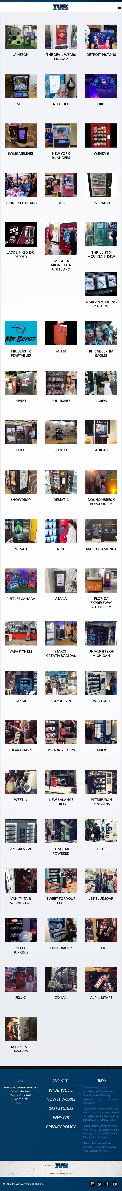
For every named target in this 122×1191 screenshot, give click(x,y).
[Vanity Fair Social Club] (21, 891)
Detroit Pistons (101, 54)
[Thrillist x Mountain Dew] (101, 245)
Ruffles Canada (20, 599)
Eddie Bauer (61, 948)
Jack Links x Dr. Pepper (20, 254)
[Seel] (21, 97)
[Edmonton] (61, 694)
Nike (101, 104)
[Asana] (61, 591)
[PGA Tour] (101, 694)
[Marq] (21, 394)
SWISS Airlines (21, 153)
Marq (21, 401)
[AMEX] (101, 743)
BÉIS (61, 203)
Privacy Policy (61, 1126)
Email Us (21, 1102)
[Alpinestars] (101, 990)
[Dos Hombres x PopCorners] (101, 492)
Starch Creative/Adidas (61, 653)
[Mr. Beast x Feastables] (21, 344)
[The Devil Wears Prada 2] (61, 47)
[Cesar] (21, 694)
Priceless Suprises (20, 950)
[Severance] (101, 196)
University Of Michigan (101, 653)
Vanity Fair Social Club (20, 900)
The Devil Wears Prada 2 (61, 56)
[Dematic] (61, 492)
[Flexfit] (61, 443)
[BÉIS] (61, 196)
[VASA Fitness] (21, 644)
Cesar (21, 701)
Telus (101, 849)
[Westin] (21, 792)
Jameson (21, 54)
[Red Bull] (61, 97)
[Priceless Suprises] (21, 941)
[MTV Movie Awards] (21, 1040)
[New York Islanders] (61, 146)
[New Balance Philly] (61, 792)
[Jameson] (21, 47)
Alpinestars (101, 997)
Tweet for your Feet (60, 900)
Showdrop (21, 499)
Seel (20, 104)
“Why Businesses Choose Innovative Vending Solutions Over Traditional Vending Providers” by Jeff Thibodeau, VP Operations (101, 1095)
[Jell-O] (21, 990)
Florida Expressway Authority (101, 602)
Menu (117, 6)
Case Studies (60, 1108)
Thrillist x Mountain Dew (101, 254)
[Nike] (101, 97)
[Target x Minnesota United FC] (61, 254)
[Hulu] (21, 443)
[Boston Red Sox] (61, 743)
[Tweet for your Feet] (61, 891)
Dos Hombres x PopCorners (101, 501)
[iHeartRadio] (21, 743)
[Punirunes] (61, 393)
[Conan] (61, 990)
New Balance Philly (61, 802)
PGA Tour (101, 701)
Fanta (60, 351)
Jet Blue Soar (101, 898)
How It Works (61, 1099)
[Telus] (101, 842)
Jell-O (20, 997)
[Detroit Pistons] (101, 47)
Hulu (20, 450)
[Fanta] (61, 344)
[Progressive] (21, 842)
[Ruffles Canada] (21, 591)
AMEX (101, 750)
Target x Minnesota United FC (61, 265)
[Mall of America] (101, 542)
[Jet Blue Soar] (101, 891)
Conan (61, 997)
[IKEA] (101, 941)
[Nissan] (21, 542)
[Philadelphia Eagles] (101, 344)
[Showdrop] (21, 492)
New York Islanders (61, 155)
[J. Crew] (101, 393)
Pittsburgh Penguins (101, 802)
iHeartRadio (20, 750)
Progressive (21, 849)
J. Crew (101, 401)
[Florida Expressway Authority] (101, 591)
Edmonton (61, 701)
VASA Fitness (21, 651)
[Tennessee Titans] (21, 196)
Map (61, 1169)
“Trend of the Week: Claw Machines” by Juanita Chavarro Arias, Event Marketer (100, 1146)
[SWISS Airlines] (21, 146)
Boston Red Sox (61, 750)
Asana (61, 598)
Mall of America (101, 549)
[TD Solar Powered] (61, 842)
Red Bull (61, 104)
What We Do (61, 1090)
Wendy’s (101, 153)
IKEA (101, 948)
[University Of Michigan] (101, 644)
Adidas (101, 450)
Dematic (61, 499)
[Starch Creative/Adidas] (61, 644)
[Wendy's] (101, 146)
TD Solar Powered (61, 851)
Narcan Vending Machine (101, 304)
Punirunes (61, 401)
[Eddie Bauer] (61, 941)
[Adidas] (101, 443)
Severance (101, 203)
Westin (20, 799)
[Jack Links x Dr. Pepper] (21, 245)
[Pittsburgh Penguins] (101, 792)
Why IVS (61, 1117)
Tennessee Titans (21, 203)
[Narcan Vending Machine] (101, 295)
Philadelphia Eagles (101, 353)
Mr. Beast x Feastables (21, 353)
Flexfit (61, 450)
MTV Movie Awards (20, 1049)
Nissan (21, 549)
